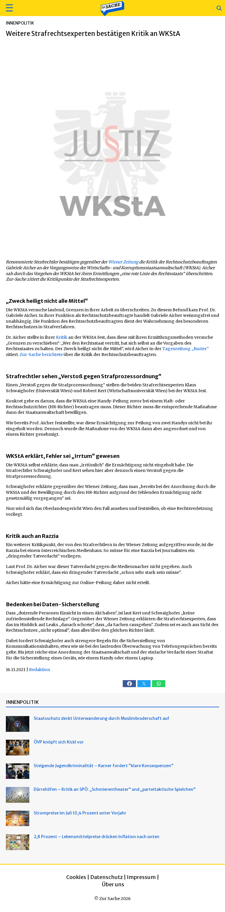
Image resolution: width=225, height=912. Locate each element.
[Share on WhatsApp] (158, 683)
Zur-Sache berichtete (41, 354)
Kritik (61, 337)
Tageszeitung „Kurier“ (185, 348)
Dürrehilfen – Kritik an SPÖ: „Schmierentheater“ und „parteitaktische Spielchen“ (115, 789)
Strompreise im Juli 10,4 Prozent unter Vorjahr (80, 813)
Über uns (113, 884)
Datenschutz (106, 877)
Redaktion (39, 669)
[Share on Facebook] (129, 683)
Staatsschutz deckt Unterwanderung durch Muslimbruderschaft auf (101, 718)
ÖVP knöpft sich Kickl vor (59, 742)
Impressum (141, 877)
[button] (8, 8)
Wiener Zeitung (123, 262)
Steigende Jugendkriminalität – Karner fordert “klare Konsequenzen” (103, 765)
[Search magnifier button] (219, 8)
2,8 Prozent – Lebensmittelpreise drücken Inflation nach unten (96, 836)
